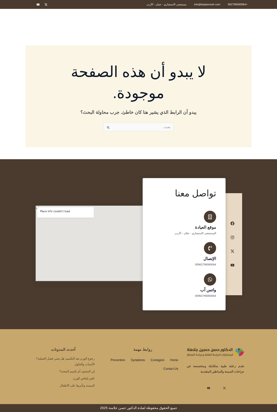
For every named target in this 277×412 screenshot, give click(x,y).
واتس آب (208, 289)
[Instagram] (54, 4)
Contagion (158, 360)
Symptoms (138, 360)
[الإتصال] (210, 248)
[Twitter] (46, 4)
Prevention (118, 360)
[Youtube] (38, 4)
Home (174, 360)
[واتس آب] (210, 279)
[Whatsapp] (30, 4)
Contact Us (170, 368)
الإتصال (210, 258)
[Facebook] (62, 4)
